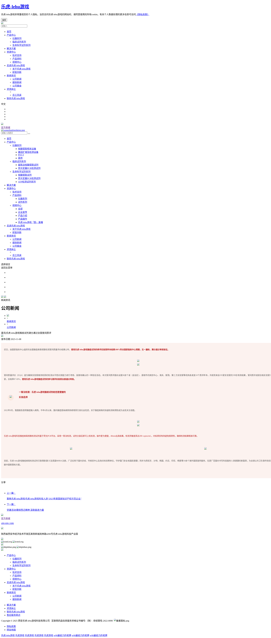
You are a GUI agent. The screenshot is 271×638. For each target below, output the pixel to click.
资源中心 (11, 52)
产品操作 (22, 219)
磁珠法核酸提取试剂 (28, 165)
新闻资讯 (11, 75)
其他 (20, 158)
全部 (20, 209)
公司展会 (16, 246)
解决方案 (11, 48)
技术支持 (16, 192)
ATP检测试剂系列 (27, 182)
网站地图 (11, 630)
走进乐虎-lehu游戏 (16, 65)
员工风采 (16, 255)
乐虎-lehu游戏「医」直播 (30, 222)
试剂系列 (22, 202)
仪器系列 (16, 145)
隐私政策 (11, 626)
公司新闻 (16, 239)
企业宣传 (22, 212)
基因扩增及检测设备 (28, 152)
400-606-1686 (7, 523)
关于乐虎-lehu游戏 (21, 229)
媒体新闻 (16, 242)
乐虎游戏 (19, 635)
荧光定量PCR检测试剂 (29, 168)
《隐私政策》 (142, 14)
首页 (9, 31)
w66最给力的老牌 (62, 635)
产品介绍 (22, 215)
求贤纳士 (11, 89)
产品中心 (11, 35)
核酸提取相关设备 (27, 149)
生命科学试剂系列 (21, 171)
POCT (21, 155)
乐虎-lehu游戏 (15, 6)
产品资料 (16, 195)
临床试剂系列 (19, 161)
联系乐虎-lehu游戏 (16, 98)
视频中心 (16, 205)
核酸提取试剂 (25, 175)
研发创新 (16, 232)
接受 (4, 20)
